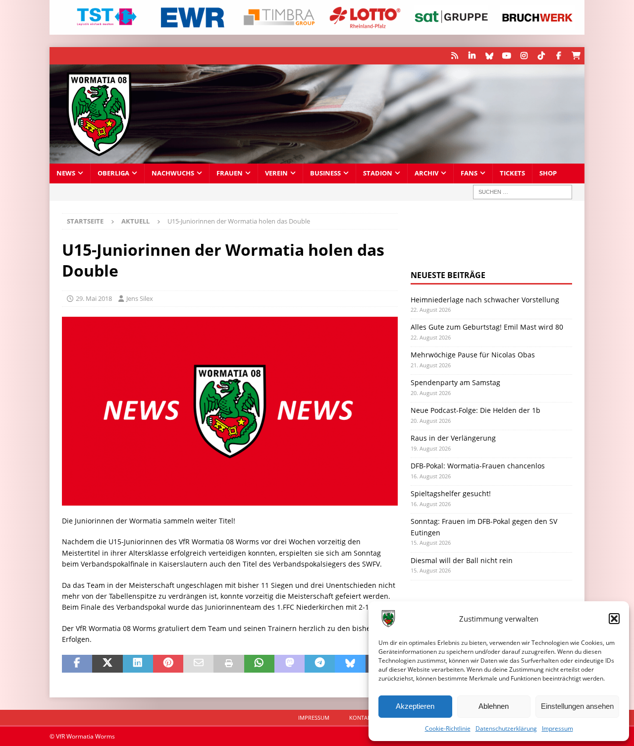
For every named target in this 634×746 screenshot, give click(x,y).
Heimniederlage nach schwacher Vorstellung (485, 299)
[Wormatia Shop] (575, 55)
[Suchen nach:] (522, 192)
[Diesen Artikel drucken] (228, 664)
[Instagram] (523, 55)
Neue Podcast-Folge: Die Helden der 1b (475, 410)
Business (325, 173)
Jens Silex (139, 298)
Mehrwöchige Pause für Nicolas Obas (473, 354)
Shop (548, 173)
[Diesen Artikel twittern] (107, 664)
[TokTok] (541, 55)
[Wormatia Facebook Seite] (558, 55)
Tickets (512, 173)
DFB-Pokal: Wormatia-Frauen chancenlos (478, 465)
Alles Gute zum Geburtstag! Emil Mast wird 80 (487, 327)
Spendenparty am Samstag (455, 382)
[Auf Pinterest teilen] (168, 664)
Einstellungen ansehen (577, 706)
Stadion (377, 173)
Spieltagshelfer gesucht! (451, 493)
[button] (614, 619)
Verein (276, 173)
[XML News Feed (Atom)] (454, 55)
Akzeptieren (415, 706)
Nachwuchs (173, 173)
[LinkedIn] (471, 55)
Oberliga (113, 173)
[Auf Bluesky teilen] (350, 664)
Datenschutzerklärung (506, 728)
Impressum (557, 728)
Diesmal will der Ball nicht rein (462, 560)
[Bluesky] (489, 55)
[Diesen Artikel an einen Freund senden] (198, 664)
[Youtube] (506, 55)
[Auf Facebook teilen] (77, 664)
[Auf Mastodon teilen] (289, 664)
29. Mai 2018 (94, 298)
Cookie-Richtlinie (448, 728)
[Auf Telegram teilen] (320, 664)
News (65, 173)
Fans (469, 173)
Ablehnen (493, 706)
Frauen (229, 173)
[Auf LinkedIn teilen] (138, 664)
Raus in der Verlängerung (453, 438)
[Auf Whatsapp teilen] (259, 664)
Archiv (426, 173)
